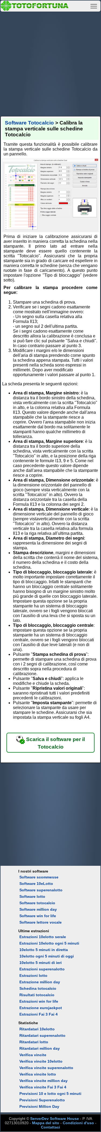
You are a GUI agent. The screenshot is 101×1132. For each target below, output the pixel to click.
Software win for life (37, 916)
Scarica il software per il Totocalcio (55, 743)
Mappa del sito (45, 1123)
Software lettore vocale (40, 922)
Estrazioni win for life (38, 1001)
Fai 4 (61, 1087)
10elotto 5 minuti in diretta (43, 950)
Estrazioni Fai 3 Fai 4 (38, 1014)
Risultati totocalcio (36, 995)
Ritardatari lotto (33, 1042)
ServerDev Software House (54, 1118)
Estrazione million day (39, 982)
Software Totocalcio (29, 123)
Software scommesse (38, 877)
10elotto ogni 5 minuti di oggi (46, 956)
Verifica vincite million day (43, 1080)
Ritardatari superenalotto (42, 1035)
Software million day (38, 909)
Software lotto (32, 896)
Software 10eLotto (36, 883)
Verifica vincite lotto (37, 1074)
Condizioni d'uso (78, 1123)
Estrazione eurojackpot (40, 1008)
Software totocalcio (37, 903)
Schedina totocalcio (37, 988)
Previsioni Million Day (39, 1106)
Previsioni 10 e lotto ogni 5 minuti (50, 1093)
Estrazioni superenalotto (42, 969)
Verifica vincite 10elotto (40, 1061)
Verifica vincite (32, 1055)
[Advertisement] (50, 63)
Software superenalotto (40, 890)
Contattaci (50, 1127)
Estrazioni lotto (33, 975)
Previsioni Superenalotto (42, 1100)
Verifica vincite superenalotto (46, 1068)
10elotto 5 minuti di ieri (40, 962)
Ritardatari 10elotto (37, 1029)
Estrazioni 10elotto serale (42, 937)
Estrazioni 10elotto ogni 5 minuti (49, 943)
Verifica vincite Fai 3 (37, 1087)
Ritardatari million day (39, 1048)
